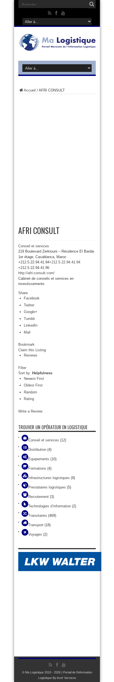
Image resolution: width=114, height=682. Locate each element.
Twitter (29, 305)
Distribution (37, 449)
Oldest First (33, 385)
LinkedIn (30, 325)
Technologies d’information (49, 506)
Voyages (35, 534)
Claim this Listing (32, 350)
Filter (22, 368)
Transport (35, 525)
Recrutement (38, 497)
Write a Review (30, 411)
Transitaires (37, 515)
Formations (37, 468)
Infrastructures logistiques (49, 478)
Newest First (34, 378)
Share (23, 293)
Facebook (32, 298)
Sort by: (35, 373)
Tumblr (29, 319)
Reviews (30, 355)
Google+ (30, 312)
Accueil (30, 90)
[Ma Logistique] (57, 47)
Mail (27, 332)
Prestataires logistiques (47, 487)
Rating (29, 399)
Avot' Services (66, 678)
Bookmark (26, 344)
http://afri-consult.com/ (36, 273)
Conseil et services (33, 246)
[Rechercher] (91, 4)
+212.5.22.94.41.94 (64, 262)
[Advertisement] (57, 157)
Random (30, 392)
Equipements (38, 459)
